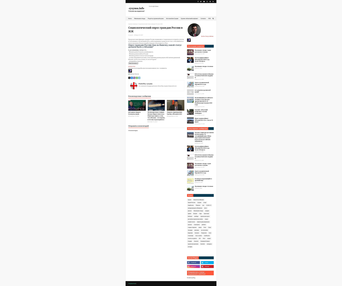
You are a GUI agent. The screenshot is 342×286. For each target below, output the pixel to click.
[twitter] (201, 1)
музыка (190, 224)
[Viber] (134, 78)
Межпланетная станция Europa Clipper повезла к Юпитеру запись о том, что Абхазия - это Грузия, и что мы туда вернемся (156, 115)
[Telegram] (139, 78)
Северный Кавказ (205, 241)
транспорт (206, 213)
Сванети (196, 241)
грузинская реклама (193, 244)
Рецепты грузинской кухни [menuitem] (156, 18)
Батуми (195, 213)
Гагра (209, 227)
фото (205, 208)
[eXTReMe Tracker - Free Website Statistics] (189, 41)
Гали (210, 233)
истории (190, 246)
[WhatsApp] (137, 78)
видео (209, 238)
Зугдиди (190, 230)
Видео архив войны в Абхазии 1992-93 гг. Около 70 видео (204, 120)
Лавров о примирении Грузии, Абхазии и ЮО (174, 113)
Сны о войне (198, 235)
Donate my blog (191, 277)
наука (206, 219)
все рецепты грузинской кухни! (203, 91)
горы (200, 213)
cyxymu (131, 35)
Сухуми (199, 202)
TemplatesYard (132, 283)
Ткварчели (204, 233)
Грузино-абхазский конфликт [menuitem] (189, 18)
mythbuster (207, 235)
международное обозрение (195, 208)
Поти (205, 227)
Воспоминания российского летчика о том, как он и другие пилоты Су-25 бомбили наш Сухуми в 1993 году (204, 101)
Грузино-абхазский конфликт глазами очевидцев (201, 111)
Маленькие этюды (198, 210)
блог (204, 238)
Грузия (189, 199)
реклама (197, 230)
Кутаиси (197, 233)
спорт (204, 202)
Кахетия (202, 244)
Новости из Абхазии (198, 199)
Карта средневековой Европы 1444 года (202, 83)
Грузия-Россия (191, 202)
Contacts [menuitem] (203, 18)
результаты (131, 66)
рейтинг (204, 224)
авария (207, 210)
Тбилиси (198, 205)
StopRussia (191, 205)
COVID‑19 (208, 205)
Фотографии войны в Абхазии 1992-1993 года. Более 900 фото (202, 59)
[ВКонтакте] (132, 78)
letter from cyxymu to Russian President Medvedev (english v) (204, 75)
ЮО (200, 238)
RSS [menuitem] (209, 18)
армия (189, 213)
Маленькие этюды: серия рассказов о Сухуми (203, 51)
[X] (129, 78)
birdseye (190, 216)
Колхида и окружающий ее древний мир (203, 179)
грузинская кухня (205, 216)
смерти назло (191, 222)
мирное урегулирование (203, 222)
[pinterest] (210, 1)
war (203, 205)
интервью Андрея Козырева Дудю (134, 113)
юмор (200, 227)
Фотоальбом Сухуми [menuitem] (172, 18)
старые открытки (192, 227)
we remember (204, 230)
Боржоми (190, 233)
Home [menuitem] (130, 18)
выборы (196, 216)
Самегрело (197, 224)
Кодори (190, 241)
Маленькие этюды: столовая (204, 66)
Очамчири (190, 235)
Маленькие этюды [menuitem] (139, 18)
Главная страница (132, 24)
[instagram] (207, 1)
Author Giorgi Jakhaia (207, 36)
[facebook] (198, 1)
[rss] (213, 1)
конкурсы (209, 244)
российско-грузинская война (195, 219)
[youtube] (204, 1)
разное (189, 210)
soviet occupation (192, 238)
